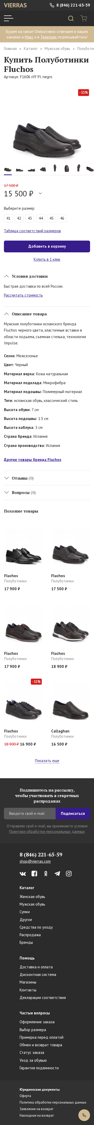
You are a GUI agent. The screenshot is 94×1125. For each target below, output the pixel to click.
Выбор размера (33, 1029)
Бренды (26, 942)
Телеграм (48, 37)
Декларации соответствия (43, 997)
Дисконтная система (38, 974)
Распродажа (30, 934)
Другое (26, 919)
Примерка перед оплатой (41, 1037)
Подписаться (73, 813)
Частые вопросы (35, 1012)
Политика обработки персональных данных (53, 1102)
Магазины (28, 982)
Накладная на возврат (37, 1115)
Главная (10, 48)
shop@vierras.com (35, 861)
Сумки (25, 911)
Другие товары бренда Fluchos (32, 459)
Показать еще (47, 760)
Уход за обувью (33, 1060)
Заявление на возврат (36, 1109)
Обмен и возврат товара (41, 1044)
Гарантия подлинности (39, 1067)
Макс (29, 37)
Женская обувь (32, 896)
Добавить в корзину (47, 246)
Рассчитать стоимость (23, 295)
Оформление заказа (37, 1021)
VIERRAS (15, 5)
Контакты (28, 989)
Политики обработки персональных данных (47, 831)
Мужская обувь (57, 48)
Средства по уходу (36, 927)
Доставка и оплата (36, 966)
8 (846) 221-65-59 (72, 5)
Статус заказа (32, 1052)
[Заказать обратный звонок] (84, 1115)
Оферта (25, 1096)
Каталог (31, 48)
